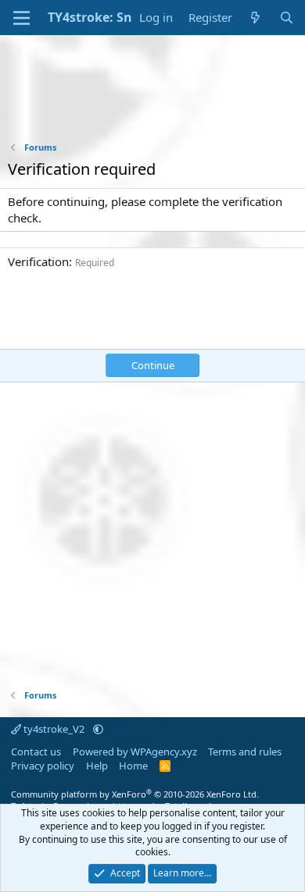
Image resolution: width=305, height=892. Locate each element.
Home (133, 766)
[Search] (286, 17)
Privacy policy (42, 766)
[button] (98, 728)
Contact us (36, 752)
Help (97, 766)
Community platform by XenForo (135, 794)
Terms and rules (245, 752)
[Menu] (21, 18)
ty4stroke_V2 (54, 729)
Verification (38, 261)
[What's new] (255, 17)
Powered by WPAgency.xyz (135, 752)
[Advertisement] (152, 98)
